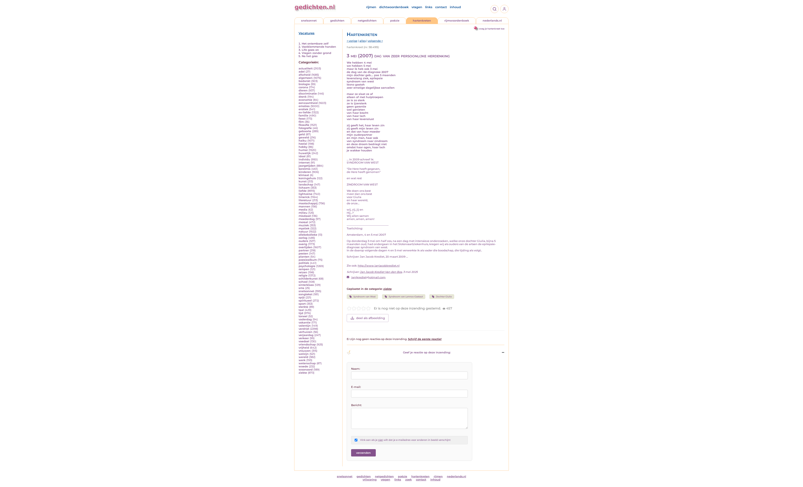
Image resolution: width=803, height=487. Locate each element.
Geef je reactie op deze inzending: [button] (427, 352)
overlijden (305, 247)
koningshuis (307, 178)
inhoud (455, 7)
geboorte (305, 131)
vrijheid (304, 347)
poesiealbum (308, 259)
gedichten (337, 20)
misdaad (305, 215)
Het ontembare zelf (315, 43)
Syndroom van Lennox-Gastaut (406, 296)
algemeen (306, 77)
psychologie (307, 266)
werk (302, 360)
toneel (303, 316)
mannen (304, 206)
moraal (303, 222)
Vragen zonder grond (316, 53)
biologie (304, 84)
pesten (303, 253)
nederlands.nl (492, 20)
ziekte (303, 372)
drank (303, 96)
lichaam (304, 187)
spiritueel (305, 300)
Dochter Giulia (444, 296)
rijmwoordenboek (456, 20)
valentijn (305, 325)
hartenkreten (422, 20)
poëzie (394, 20)
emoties (304, 106)
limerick (304, 197)
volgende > (375, 40)
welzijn (304, 353)
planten (304, 256)
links (428, 7)
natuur (303, 231)
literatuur (305, 200)
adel (302, 71)
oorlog (303, 237)
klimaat (304, 175)
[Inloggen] (504, 9)
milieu (303, 212)
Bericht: (356, 405)
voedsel (304, 341)
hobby (303, 146)
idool (302, 156)
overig (303, 244)
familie (303, 115)
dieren (303, 90)
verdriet (304, 328)
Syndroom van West (364, 296)
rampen (304, 269)
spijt (302, 297)
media (303, 209)
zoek (408, 479)
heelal (303, 143)
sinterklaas (306, 284)
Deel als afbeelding (370, 318)
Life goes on (310, 49)
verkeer (304, 338)
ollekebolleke (308, 234)
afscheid (305, 74)
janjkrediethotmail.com (368, 277)
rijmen (371, 7)
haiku (303, 140)
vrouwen (305, 350)
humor (303, 150)
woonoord (306, 369)
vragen (417, 7)
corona (303, 87)
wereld (303, 357)
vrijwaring (370, 479)
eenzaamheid (308, 103)
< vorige (352, 40)
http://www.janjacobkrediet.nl (379, 265)
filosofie (304, 125)
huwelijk (305, 153)
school (303, 281)
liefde (303, 190)
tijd (301, 313)
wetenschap (307, 363)
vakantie (305, 322)
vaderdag (305, 319)
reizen (303, 272)
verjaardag (306, 335)
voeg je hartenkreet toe (491, 28)
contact (441, 7)
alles (362, 40)
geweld (304, 137)
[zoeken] (495, 9)
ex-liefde (305, 112)
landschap (306, 184)
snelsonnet (309, 20)
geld (302, 134)
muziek (304, 225)
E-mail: (356, 387)
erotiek (303, 109)
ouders (303, 241)
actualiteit (306, 68)
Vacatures (307, 33)
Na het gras (310, 56)
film (301, 121)
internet (304, 162)
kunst (303, 181)
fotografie (305, 128)
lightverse (305, 194)
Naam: (355, 368)
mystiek (304, 228)
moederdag (307, 219)
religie (303, 275)
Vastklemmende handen (319, 46)
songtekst (305, 294)
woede (303, 366)
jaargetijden (307, 165)
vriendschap (307, 344)
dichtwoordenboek (394, 7)
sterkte (303, 306)
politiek (304, 263)
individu (304, 159)
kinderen (305, 172)
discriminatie (308, 93)
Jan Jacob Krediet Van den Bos (381, 272)
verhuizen (305, 332)
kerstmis (305, 168)
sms (301, 288)
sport (302, 303)
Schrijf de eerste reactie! (425, 339)
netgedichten (367, 20)
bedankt (304, 81)
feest (302, 118)
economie (305, 99)
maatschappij (308, 203)
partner (304, 250)
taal (301, 310)
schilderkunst (308, 278)
